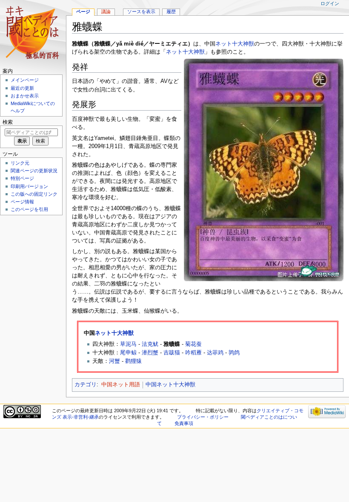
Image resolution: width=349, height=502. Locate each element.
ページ (83, 11)
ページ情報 (22, 201)
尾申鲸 (128, 353)
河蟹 (114, 361)
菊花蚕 (193, 344)
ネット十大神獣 (234, 44)
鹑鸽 (234, 353)
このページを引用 (29, 209)
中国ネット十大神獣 (170, 385)
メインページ (25, 80)
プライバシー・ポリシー (203, 416)
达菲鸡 (215, 353)
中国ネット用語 (120, 385)
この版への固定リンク (34, 194)
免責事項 (183, 423)
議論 (106, 11)
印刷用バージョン (29, 186)
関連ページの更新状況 (34, 170)
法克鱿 (150, 344)
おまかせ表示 (25, 95)
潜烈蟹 (150, 353)
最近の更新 (22, 88)
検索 (8, 122)
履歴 (171, 11)
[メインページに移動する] (33, 33)
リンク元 (20, 162)
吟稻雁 (193, 353)
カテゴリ (85, 385)
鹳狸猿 (133, 361)
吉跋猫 (171, 353)
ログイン (329, 3)
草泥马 (128, 344)
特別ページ (22, 178)
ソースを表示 (141, 11)
